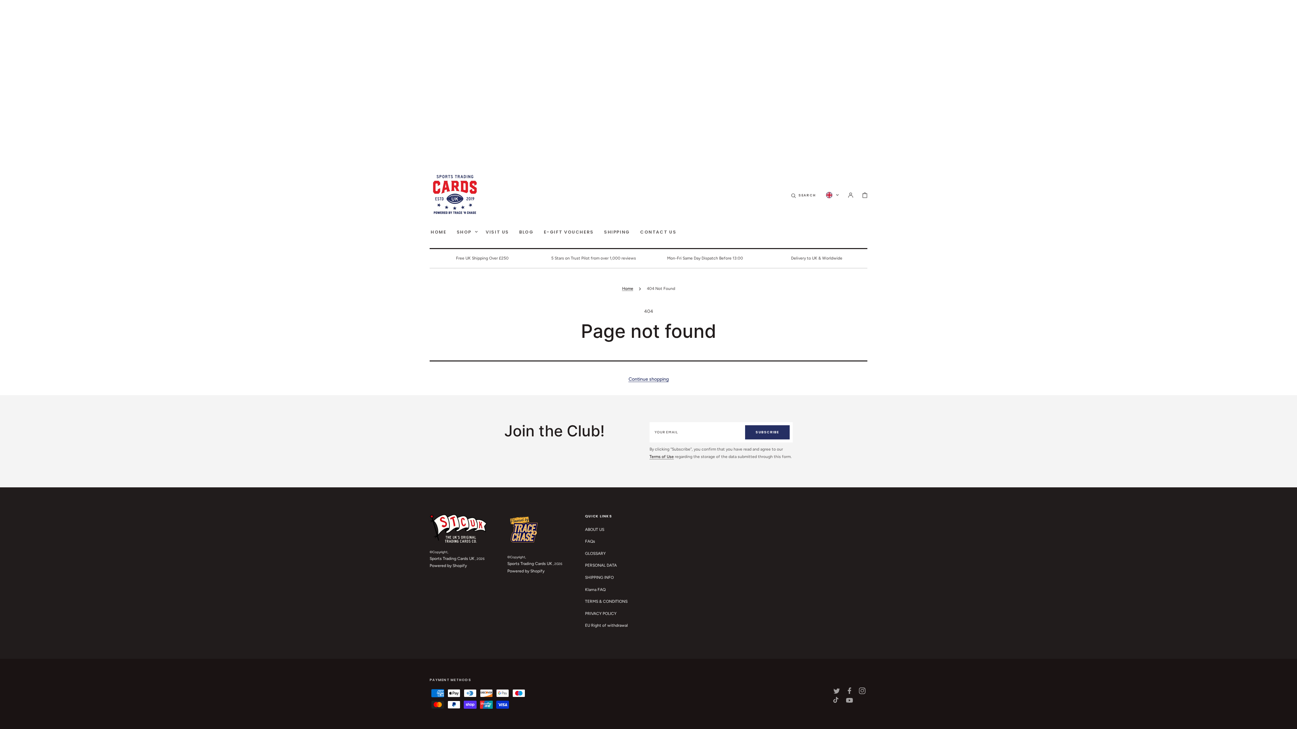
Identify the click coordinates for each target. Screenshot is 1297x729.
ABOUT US (594, 529)
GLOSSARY (595, 553)
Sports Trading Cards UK (452, 558)
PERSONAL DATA (601, 565)
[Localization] (832, 195)
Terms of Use (662, 456)
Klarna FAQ (595, 589)
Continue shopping (649, 379)
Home (627, 288)
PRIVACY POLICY (600, 613)
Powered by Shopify (448, 565)
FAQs (590, 541)
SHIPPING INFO (599, 577)
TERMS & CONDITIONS (606, 601)
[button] (803, 195)
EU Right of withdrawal (606, 625)
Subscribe (767, 432)
